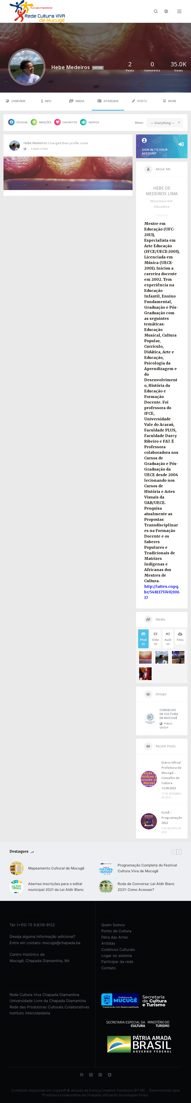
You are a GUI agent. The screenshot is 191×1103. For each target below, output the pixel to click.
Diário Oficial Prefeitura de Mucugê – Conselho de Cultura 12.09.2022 (171, 775)
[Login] (166, 11)
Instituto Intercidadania (30, 1013)
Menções (45, 122)
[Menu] (179, 11)
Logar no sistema (116, 955)
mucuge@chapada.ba (61, 942)
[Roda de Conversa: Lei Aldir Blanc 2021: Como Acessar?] (106, 887)
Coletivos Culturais (118, 949)
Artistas (108, 943)
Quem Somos (113, 925)
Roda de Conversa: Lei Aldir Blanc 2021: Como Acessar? (146, 887)
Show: (139, 122)
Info (48, 101)
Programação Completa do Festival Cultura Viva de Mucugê (147, 868)
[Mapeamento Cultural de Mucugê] (17, 868)
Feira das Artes (114, 937)
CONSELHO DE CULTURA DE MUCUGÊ (169, 714)
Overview (18, 101)
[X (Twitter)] (91, 1074)
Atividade (111, 101)
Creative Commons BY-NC (124, 1090)
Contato (108, 968)
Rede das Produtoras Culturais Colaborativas (49, 1007)
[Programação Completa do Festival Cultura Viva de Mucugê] (106, 868)
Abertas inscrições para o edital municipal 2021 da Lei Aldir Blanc (56, 887)
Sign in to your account (154, 151)
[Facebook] (81, 1074)
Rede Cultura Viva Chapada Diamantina (44, 994)
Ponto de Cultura (116, 931)
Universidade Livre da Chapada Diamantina (48, 1000)
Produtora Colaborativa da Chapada (71, 1095)
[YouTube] (109, 1074)
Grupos (94, 122)
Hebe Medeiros (35, 143)
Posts (142, 101)
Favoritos (70, 122)
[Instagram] (100, 1074)
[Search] (155, 11)
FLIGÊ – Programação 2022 (171, 817)
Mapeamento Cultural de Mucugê (56, 868)
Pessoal (22, 122)
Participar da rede (117, 961)
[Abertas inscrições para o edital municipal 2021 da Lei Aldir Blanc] (17, 887)
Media (80, 101)
